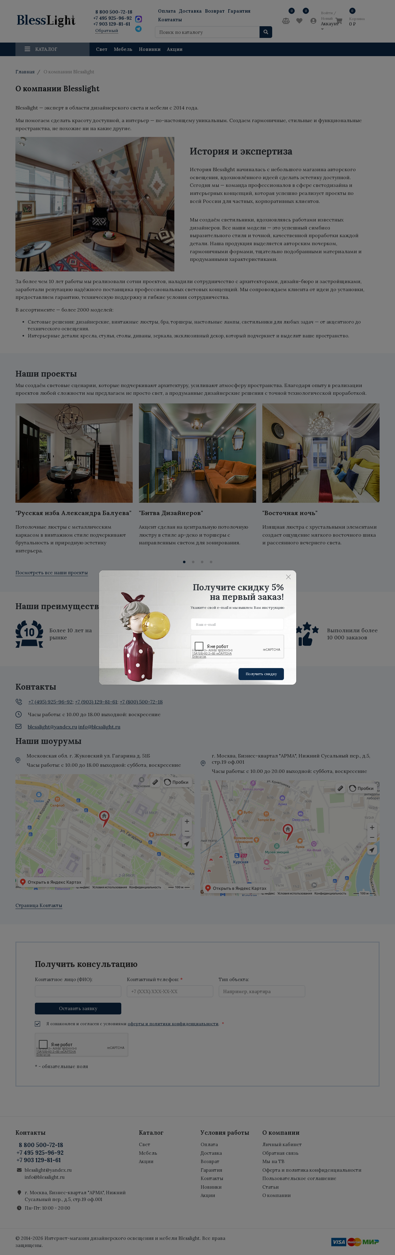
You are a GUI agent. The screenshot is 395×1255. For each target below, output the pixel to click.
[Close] (288, 576)
